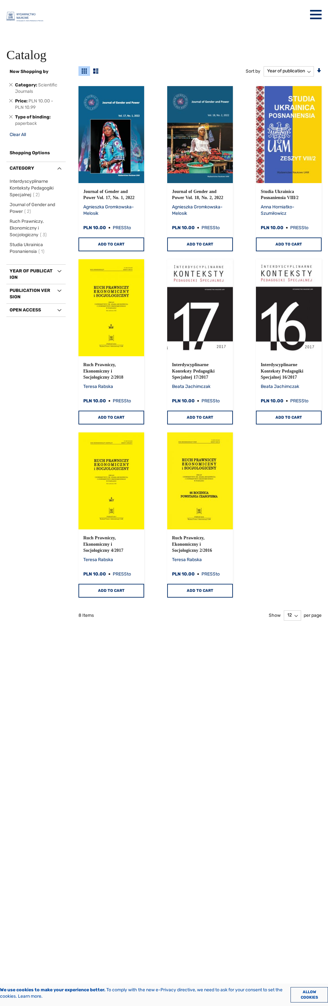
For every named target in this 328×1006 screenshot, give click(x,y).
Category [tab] (22, 168)
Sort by (253, 71)
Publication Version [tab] (30, 294)
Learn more (29, 996)
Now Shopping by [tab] (29, 71)
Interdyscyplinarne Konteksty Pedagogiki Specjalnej (31, 188)
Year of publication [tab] (31, 274)
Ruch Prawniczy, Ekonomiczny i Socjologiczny (29, 228)
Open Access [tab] (25, 310)
